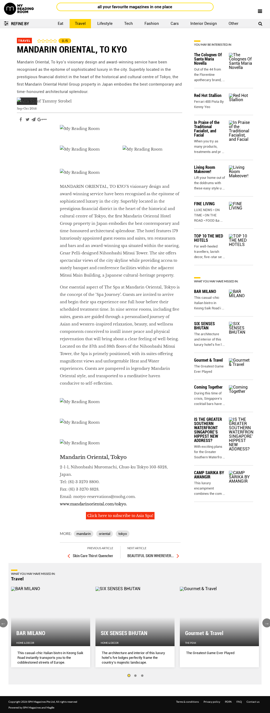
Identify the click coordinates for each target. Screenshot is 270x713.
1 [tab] (128, 675)
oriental (104, 534)
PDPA (228, 701)
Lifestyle (105, 23)
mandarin (83, 534)
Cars (175, 23)
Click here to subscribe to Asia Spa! (120, 515)
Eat (60, 23)
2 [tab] (135, 675)
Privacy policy (212, 701)
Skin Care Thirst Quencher (93, 555)
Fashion (151, 23)
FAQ (239, 701)
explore (24, 135)
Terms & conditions (187, 701)
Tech (128, 23)
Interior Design (203, 23)
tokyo (122, 534)
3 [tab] (142, 675)
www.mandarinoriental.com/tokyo (93, 504)
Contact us (253, 701)
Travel (80, 23)
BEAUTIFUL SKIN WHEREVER (150, 555)
